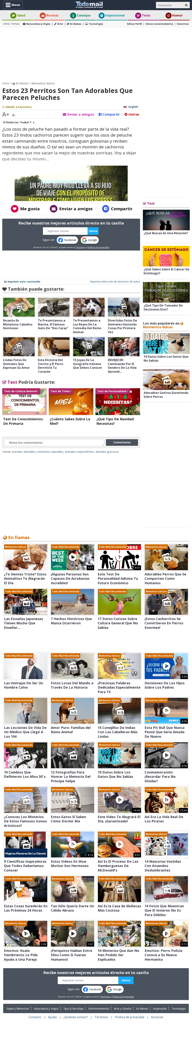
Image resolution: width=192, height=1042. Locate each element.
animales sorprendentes (79, 451)
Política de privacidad (98, 247)
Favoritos (183, 23)
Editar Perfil (134, 23)
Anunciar (157, 1017)
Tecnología (96, 23)
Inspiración (160, 1008)
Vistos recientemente (159, 23)
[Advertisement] (96, 54)
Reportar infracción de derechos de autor (115, 281)
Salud (20, 15)
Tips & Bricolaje (73, 1008)
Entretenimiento (98, 1008)
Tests (145, 15)
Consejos (83, 15)
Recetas (52, 15)
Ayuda (52, 1017)
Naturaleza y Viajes (38, 23)
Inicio (5, 83)
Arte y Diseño (122, 1008)
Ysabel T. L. (27, 122)
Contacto (34, 1017)
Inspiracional (115, 15)
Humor (177, 15)
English (133, 106)
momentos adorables (50, 451)
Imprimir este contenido (24, 281)
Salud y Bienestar (18, 1008)
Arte (60, 23)
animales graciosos (107, 451)
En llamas (75, 23)
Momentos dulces (43, 83)
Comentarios (122, 442)
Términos (80, 247)
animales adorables (24, 451)
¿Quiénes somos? (75, 1017)
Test (11, 382)
